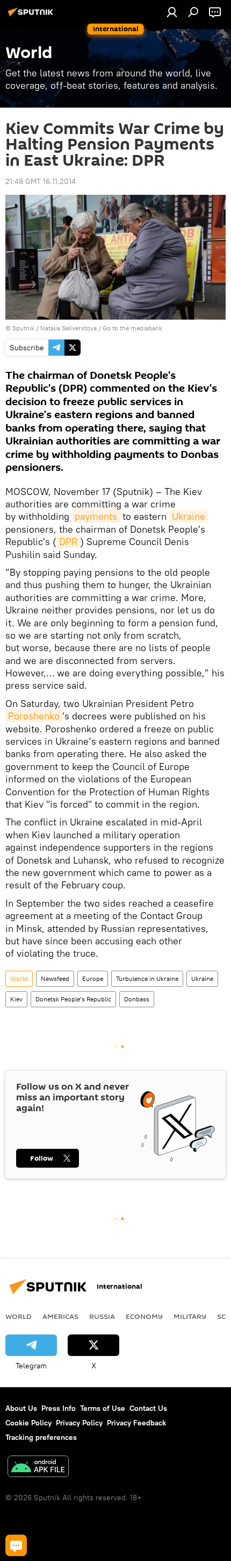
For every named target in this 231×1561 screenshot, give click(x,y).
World (19, 978)
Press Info (58, 1408)
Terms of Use (102, 1408)
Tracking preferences (41, 1437)
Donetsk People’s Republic (73, 999)
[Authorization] (172, 12)
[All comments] (16, 1545)
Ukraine (188, 516)
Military (190, 1316)
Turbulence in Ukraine (147, 978)
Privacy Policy (79, 1423)
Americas (60, 1316)
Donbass (136, 999)
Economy (144, 1316)
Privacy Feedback (136, 1423)
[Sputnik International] (32, 16)
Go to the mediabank (132, 328)
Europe (92, 978)
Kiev (16, 999)
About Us (21, 1408)
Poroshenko (34, 716)
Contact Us (148, 1408)
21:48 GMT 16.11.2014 (40, 181)
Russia (102, 1316)
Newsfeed (55, 978)
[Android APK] (38, 1468)
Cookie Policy (28, 1423)
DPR (68, 541)
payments (96, 516)
